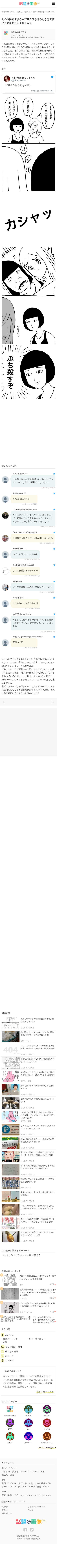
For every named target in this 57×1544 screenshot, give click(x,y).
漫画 (4, 1483)
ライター (31, 1510)
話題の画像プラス (19, 32)
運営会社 (5, 1510)
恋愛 (21, 1285)
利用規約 (5, 1507)
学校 (42, 1471)
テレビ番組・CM (14, 1347)
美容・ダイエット (36, 1339)
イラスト (20, 1255)
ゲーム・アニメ (9, 1486)
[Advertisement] (28, 432)
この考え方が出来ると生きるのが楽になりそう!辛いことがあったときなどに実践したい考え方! (37, 1115)
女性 (29, 1255)
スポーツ (24, 1471)
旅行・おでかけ (25, 1483)
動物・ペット (26, 1041)
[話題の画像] (28, 4)
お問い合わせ (7, 1513)
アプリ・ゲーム (26, 1312)
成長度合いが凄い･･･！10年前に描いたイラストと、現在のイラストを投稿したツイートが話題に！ (38, 1292)
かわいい (9, 1335)
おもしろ (8, 1255)
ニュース (23, 1298)
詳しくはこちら (44, 1392)
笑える (37, 1255)
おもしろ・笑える (27, 1027)
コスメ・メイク (10, 1339)
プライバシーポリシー (36, 1507)
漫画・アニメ (26, 1188)
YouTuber (12, 1483)
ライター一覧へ (46, 1447)
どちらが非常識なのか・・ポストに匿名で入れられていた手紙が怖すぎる (44, 1320)
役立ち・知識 (26, 1081)
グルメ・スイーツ (26, 1486)
